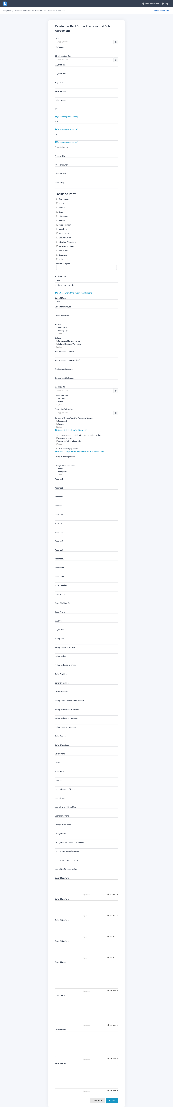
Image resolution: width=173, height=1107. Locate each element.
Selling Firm (62, 328)
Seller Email (59, 772)
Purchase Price (60, 276)
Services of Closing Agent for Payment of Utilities (74, 418)
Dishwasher (63, 216)
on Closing (62, 399)
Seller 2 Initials (60, 1063)
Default (58, 338)
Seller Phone (60, 754)
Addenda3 (59, 497)
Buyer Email (59, 630)
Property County (61, 165)
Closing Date (60, 387)
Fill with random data (161, 10)
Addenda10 (59, 559)
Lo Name (58, 780)
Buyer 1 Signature (62, 878)
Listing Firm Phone (62, 816)
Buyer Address (60, 594)
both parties (63, 472)
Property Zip (59, 183)
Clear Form (97, 1101)
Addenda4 (59, 506)
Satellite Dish (64, 233)
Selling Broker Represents (65, 457)
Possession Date (61, 396)
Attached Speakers (66, 246)
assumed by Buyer (65, 438)
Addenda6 (59, 523)
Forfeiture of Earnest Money (69, 341)
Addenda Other (61, 585)
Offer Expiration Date (63, 56)
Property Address (62, 147)
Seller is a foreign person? (67, 449)
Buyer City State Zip (62, 603)
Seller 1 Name (60, 91)
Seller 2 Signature (62, 920)
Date (57, 38)
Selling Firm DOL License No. (66, 727)
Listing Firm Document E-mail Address (69, 842)
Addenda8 (59, 541)
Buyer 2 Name (60, 74)
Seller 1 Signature (62, 899)
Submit (112, 1101)
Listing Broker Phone (63, 825)
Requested (62, 421)
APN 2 (57, 122)
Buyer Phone (60, 612)
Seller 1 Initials (60, 1030)
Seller (60, 469)
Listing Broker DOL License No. (67, 860)
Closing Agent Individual (64, 378)
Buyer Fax (58, 621)
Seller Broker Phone (62, 683)
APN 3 (57, 134)
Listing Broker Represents (65, 466)
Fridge (61, 203)
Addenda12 (59, 577)
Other (61, 259)
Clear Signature (112, 894)
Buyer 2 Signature (62, 941)
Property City (60, 156)
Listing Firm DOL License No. (66, 869)
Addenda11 (59, 568)
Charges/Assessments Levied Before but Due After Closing (78, 435)
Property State (60, 174)
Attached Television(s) (67, 242)
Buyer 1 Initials (60, 962)
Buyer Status (60, 83)
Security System (65, 238)
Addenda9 (59, 550)
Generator (63, 255)
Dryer (61, 212)
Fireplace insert (65, 225)
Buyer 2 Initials (60, 995)
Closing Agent (63, 331)
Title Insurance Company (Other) (67, 360)
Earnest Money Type (63, 307)
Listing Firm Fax (60, 834)
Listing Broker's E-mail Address (67, 851)
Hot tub (62, 221)
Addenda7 (59, 532)
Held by (58, 325)
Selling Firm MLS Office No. (65, 647)
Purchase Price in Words (64, 285)
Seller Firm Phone (62, 674)
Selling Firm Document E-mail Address (69, 701)
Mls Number (59, 47)
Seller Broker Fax (61, 692)
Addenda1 (59, 479)
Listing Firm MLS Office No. (65, 789)
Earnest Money (61, 298)
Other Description (63, 264)
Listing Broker (60, 798)
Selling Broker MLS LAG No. (65, 665)
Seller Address (60, 736)
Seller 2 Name (60, 100)
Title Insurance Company (64, 351)
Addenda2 (59, 488)
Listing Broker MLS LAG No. (65, 807)
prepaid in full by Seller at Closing (71, 441)
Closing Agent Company (64, 369)
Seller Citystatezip (62, 745)
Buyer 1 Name (60, 65)
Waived (61, 424)
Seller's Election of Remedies (69, 344)
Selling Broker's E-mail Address (67, 709)
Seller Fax (58, 763)
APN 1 (57, 109)
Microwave (63, 251)
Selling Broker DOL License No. (67, 718)
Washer (62, 208)
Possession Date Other (64, 409)
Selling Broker (60, 656)
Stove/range (64, 199)
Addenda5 (59, 514)
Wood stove (63, 229)
